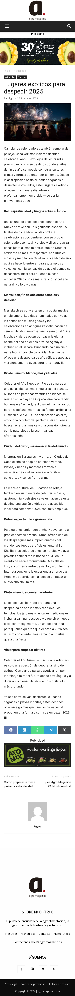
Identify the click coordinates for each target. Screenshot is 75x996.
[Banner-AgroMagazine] (37, 51)
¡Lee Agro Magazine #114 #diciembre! (58, 784)
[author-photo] (37, 820)
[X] (54, 969)
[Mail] (43, 969)
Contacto (45, 934)
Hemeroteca (62, 934)
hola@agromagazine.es (46, 942)
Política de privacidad (33, 984)
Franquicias (28, 934)
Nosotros (11, 934)
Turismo (22, 77)
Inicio (7, 70)
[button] (6, 26)
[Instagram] (32, 969)
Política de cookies (59, 984)
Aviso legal (11, 984)
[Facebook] (21, 969)
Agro (11, 98)
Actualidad (20, 70)
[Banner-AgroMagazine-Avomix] (37, 755)
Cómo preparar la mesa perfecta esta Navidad (19, 784)
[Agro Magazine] (37, 10)
